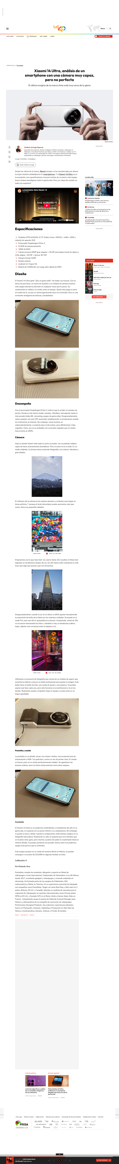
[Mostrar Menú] (8, 29)
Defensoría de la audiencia (53, 1117)
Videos (52, 36)
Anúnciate (100, 1117)
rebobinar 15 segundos (53, 1160)
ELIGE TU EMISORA (103, 1160)
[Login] (110, 28)
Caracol (92, 1121)
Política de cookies (29, 1117)
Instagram (57, 1104)
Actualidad (20, 36)
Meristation (88, 1127)
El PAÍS (38, 1121)
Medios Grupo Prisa (21, 1127)
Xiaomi (17, 915)
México (103, 28)
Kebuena (91, 1124)
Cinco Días (63, 1124)
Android (31, 915)
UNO (51, 1124)
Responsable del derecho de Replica (71, 1117)
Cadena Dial (70, 1124)
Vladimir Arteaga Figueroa (33, 147)
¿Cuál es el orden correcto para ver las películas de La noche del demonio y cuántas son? (97, 211)
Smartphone (24, 915)
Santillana (56, 1121)
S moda (71, 1127)
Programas (33, 36)
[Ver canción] (90, 266)
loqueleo (79, 1127)
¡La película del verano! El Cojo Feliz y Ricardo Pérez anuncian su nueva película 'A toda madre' (98, 221)
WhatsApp (9, 157)
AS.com (79, 1121)
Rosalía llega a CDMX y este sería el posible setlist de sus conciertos (97, 201)
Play (59, 1160)
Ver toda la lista (98, 297)
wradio (56, 1124)
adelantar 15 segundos (65, 1160)
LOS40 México (59, 28)
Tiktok (50, 1104)
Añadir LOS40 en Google (27, 165)
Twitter (9, 152)
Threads (68, 1104)
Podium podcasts (55, 1127)
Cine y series (43, 36)
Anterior (49, 1160)
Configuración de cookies (89, 1117)
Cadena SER (74, 1121)
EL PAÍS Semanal (77, 1124)
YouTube (53, 1104)
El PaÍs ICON (63, 1127)
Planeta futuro (84, 1124)
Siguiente (70, 1160)
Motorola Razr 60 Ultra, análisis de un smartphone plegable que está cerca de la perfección (57, 1091)
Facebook (9, 147)
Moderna (46, 1127)
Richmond (37, 1127)
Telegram (9, 161)
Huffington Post (40, 1124)
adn (86, 1121)
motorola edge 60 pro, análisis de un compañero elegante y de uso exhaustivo (35, 1090)
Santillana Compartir (65, 1121)
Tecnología (20, 65)
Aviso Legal (19, 1117)
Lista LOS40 (10, 36)
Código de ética (40, 1117)
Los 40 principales (47, 1121)
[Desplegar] (59, 1154)
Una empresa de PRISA (21, 1123)
